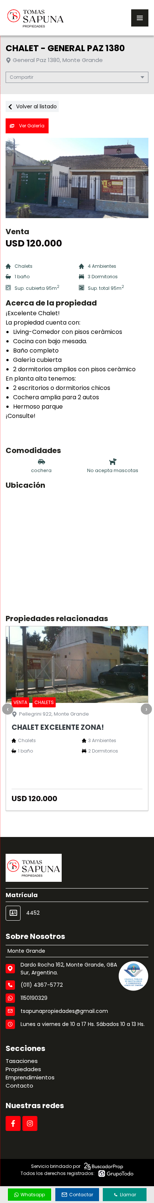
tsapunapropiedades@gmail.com (64, 1011)
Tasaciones (22, 1061)
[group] (77, 178)
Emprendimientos (30, 1077)
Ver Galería (31, 126)
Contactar (81, 1194)
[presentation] (7, 708)
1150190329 (34, 998)
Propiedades (23, 1069)
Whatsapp (33, 1194)
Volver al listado (36, 106)
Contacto (19, 1085)
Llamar (128, 1194)
